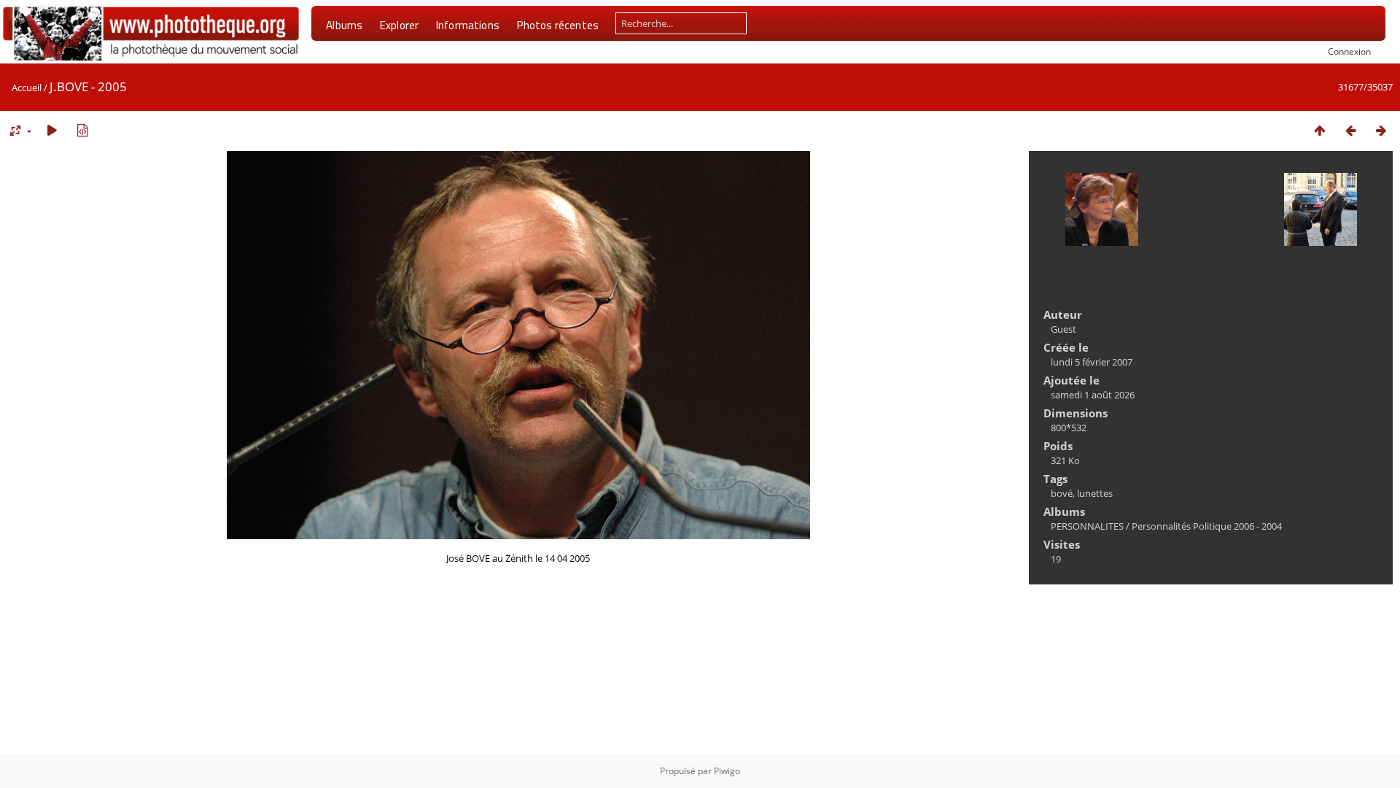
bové (1062, 493)
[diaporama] (51, 130)
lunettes (1095, 493)
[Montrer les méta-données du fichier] (82, 130)
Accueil (27, 87)
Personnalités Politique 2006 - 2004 (1207, 526)
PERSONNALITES (1087, 526)
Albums (344, 25)
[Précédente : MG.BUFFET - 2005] (1350, 130)
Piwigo (727, 771)
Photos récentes (557, 25)
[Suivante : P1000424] (1381, 130)
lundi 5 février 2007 (1091, 361)
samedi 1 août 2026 (1093, 394)
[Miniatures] (1319, 130)
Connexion (1349, 51)
